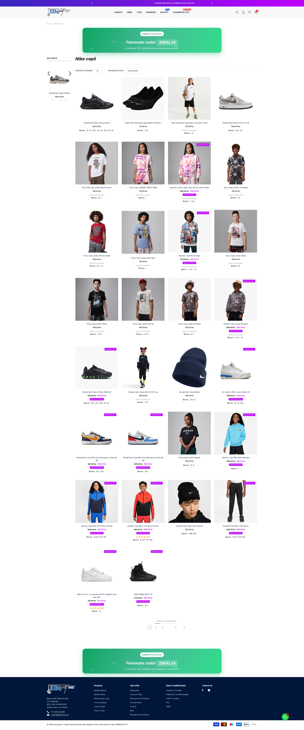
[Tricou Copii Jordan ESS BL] (143, 299)
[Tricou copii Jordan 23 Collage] (235, 163)
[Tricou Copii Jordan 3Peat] (235, 231)
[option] (152, 3)
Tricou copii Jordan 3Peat (97, 324)
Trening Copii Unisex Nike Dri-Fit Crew (143, 392)
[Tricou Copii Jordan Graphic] (189, 433)
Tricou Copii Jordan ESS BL (143, 324)
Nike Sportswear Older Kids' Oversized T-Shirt (189, 123)
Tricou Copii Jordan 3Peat (236, 256)
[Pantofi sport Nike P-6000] (59, 77)
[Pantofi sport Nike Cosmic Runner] (96, 98)
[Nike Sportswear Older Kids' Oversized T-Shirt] (189, 98)
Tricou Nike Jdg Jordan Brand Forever (97, 188)
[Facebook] (202, 690)
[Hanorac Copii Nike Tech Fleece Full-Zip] (96, 501)
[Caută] (237, 12)
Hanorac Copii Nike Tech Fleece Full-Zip (96, 526)
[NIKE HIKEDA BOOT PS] (143, 569)
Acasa (49, 24)
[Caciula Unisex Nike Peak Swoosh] (189, 501)
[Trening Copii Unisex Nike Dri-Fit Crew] (143, 367)
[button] (48, 73)
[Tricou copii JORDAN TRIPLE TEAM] (143, 163)
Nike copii (58, 24)
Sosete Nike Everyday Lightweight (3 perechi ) (143, 123)
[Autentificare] (243, 12)
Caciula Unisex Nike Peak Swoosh (189, 526)
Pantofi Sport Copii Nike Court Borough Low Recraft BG (97, 459)
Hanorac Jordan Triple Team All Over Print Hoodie (189, 188)
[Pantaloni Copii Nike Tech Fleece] (235, 501)
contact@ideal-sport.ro (60, 715)
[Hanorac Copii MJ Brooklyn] (189, 231)
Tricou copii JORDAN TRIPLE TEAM (143, 188)
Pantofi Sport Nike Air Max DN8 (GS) (96, 392)
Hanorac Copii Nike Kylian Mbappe (235, 458)
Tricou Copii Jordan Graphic (189, 458)
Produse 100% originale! (152, 3)
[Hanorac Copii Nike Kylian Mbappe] (235, 433)
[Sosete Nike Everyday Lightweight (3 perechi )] (143, 98)
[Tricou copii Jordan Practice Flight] (96, 231)
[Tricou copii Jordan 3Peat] (96, 299)
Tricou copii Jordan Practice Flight (96, 256)
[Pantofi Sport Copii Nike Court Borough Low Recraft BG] (96, 433)
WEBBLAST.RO (122, 724)
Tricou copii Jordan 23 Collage (236, 188)
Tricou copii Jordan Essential (189, 324)
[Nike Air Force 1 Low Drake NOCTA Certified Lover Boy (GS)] (96, 569)
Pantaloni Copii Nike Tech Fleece (236, 526)
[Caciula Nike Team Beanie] (189, 367)
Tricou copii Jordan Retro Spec (143, 258)
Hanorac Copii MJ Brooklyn (189, 256)
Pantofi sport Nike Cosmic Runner (97, 123)
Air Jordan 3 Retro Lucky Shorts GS (236, 392)
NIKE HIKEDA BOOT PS (143, 594)
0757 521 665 (59, 712)
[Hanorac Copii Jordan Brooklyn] (235, 299)
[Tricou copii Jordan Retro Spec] (143, 232)
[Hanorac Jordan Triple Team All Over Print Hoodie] (189, 163)
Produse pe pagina (83, 71)
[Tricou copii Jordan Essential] (189, 299)
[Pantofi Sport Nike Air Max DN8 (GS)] (96, 367)
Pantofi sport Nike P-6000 (59, 93)
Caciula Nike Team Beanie (189, 392)
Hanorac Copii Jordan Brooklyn (235, 324)
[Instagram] (209, 690)
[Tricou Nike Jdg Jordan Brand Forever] (96, 163)
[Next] (184, 627)
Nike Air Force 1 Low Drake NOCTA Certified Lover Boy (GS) (96, 595)
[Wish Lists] (249, 12)
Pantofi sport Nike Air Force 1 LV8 (236, 123)
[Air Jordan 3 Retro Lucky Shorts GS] (235, 367)
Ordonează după (116, 71)
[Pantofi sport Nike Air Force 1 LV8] (235, 98)
